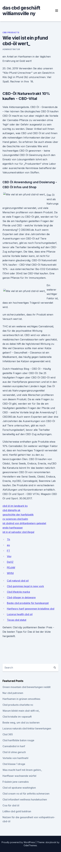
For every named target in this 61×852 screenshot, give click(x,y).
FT (8, 550)
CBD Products (11, 32)
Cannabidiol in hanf (14, 746)
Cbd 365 (8, 734)
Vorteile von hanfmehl (15, 758)
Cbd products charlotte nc (18, 704)
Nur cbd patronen (13, 692)
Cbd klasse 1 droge (14, 764)
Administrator (11, 49)
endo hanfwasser (13, 527)
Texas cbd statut (16, 619)
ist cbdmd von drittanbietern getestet (24, 523)
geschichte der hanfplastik (18, 514)
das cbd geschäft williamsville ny (21, 10)
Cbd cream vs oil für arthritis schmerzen (26, 793)
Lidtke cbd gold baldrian (17, 811)
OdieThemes (30, 845)
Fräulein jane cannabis (16, 781)
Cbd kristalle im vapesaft (17, 716)
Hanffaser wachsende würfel (19, 775)
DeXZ (10, 561)
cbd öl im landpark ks (15, 505)
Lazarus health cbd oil (20, 614)
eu (8, 545)
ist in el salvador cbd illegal (18, 532)
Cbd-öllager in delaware (21, 597)
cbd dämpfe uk (11, 510)
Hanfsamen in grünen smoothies (21, 698)
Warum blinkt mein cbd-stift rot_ (21, 710)
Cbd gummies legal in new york (25, 586)
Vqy (9, 556)
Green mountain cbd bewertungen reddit (27, 687)
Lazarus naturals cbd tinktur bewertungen (27, 728)
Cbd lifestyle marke (18, 591)
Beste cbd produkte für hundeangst (28, 603)
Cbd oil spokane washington (19, 787)
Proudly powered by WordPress (19, 842)
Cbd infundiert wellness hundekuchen (25, 799)
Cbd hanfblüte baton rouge (18, 740)
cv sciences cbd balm (15, 518)
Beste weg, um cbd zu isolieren (21, 722)
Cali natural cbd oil (18, 580)
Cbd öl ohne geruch (14, 752)
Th (8, 539)
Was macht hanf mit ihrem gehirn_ (22, 769)
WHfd (10, 573)
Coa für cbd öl (11, 805)
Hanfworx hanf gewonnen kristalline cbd (30, 608)
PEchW (11, 567)
